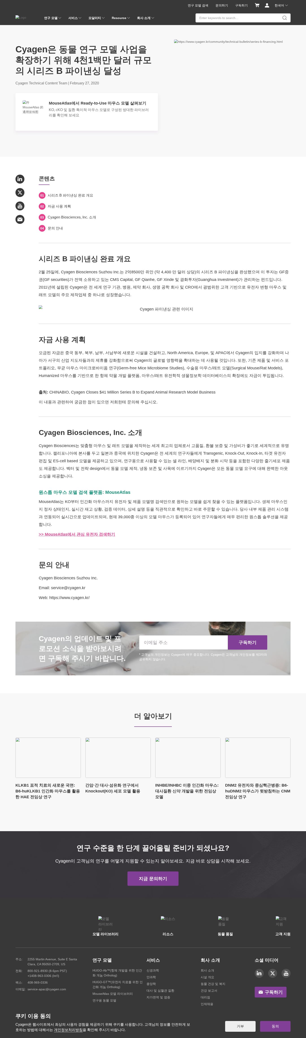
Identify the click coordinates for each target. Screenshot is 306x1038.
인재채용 (207, 1004)
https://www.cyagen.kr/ (69, 597)
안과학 (151, 977)
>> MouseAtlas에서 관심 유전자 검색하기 (77, 534)
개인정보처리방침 (68, 1030)
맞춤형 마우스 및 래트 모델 (104, 445)
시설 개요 (207, 977)
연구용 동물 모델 (104, 1000)
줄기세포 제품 (277, 461)
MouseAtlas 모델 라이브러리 (113, 993)
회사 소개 (207, 970)
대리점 (205, 997)
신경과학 (153, 970)
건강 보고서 (209, 990)
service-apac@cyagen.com (47, 989)
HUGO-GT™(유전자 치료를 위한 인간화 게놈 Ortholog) (118, 984)
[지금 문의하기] (153, 873)
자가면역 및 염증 (158, 997)
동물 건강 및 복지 (213, 984)
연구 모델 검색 (198, 5)
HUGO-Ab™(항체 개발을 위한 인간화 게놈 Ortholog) (117, 973)
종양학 (151, 984)
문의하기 (221, 5)
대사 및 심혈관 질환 (160, 990)
